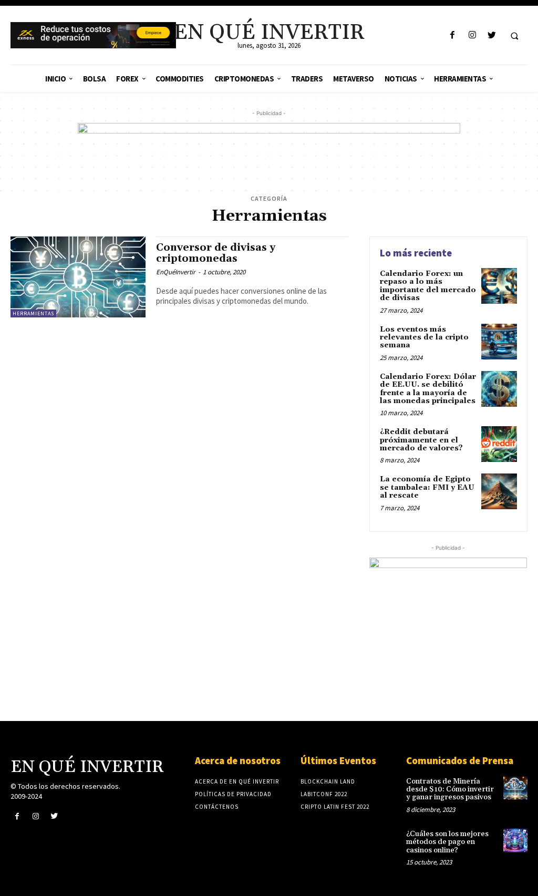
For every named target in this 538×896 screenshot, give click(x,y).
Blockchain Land (328, 781)
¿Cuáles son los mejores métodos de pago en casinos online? (447, 842)
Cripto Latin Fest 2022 (335, 806)
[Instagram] (472, 35)
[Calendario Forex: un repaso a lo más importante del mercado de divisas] (499, 286)
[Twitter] (491, 35)
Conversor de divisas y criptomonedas (215, 253)
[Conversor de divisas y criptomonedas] (78, 276)
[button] (514, 36)
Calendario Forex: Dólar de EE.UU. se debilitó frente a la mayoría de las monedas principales (428, 389)
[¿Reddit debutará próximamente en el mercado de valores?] (499, 444)
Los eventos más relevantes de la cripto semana (424, 338)
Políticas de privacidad (233, 794)
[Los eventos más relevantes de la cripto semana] (499, 341)
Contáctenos (217, 806)
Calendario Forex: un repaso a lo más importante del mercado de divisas (428, 286)
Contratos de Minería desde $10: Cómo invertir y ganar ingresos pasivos (450, 789)
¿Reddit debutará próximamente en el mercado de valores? (421, 440)
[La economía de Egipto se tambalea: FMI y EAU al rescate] (499, 491)
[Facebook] (453, 35)
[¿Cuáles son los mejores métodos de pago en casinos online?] (515, 840)
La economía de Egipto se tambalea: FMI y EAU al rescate (427, 487)
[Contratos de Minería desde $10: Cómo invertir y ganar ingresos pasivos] (515, 788)
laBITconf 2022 (324, 794)
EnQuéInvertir (175, 271)
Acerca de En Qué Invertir (237, 781)
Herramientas (33, 313)
